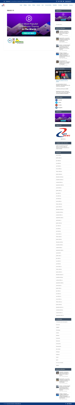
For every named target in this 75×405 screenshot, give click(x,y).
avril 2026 (58, 166)
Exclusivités (55, 5)
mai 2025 (58, 195)
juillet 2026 (58, 157)
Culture (29, 5)
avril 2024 (58, 231)
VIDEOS (57, 365)
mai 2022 (58, 293)
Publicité (57, 354)
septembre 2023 (59, 250)
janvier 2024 (58, 239)
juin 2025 (58, 193)
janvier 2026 (58, 174)
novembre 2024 (59, 212)
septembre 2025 (59, 185)
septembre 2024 (59, 217)
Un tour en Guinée (48, 5)
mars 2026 (58, 168)
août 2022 (58, 285)
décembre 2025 (59, 176)
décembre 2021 (59, 307)
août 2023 (58, 252)
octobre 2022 (58, 280)
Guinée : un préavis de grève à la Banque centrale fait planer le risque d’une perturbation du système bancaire (64, 47)
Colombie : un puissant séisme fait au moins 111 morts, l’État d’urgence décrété (64, 33)
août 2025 (58, 187)
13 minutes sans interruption (61, 321)
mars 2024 (58, 233)
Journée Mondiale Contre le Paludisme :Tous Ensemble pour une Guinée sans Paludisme (63, 85)
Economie (38, 5)
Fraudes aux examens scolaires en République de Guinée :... (22, 1)
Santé (57, 357)
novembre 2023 (59, 244)
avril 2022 (58, 296)
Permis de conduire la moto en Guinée (62, 81)
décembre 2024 (59, 209)
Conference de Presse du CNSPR (62, 88)
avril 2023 (58, 263)
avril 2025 (58, 198)
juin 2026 (58, 160)
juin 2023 (58, 258)
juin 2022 (58, 290)
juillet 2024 (58, 223)
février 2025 (58, 204)
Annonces (71, 5)
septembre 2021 (59, 315)
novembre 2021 (59, 310)
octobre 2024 (58, 214)
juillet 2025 (58, 190)
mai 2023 (58, 261)
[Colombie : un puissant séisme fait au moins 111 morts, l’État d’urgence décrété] (57, 32)
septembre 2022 (59, 282)
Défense (33, 5)
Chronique (60, 5)
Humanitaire (65, 5)
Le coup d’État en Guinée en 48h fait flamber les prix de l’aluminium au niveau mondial (62, 147)
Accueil (21, 5)
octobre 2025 (58, 182)
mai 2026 (58, 163)
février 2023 (58, 269)
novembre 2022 (59, 277)
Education (58, 340)
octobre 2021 (58, 312)
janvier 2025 (58, 206)
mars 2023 (58, 266)
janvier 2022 (58, 304)
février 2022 (58, 301)
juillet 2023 (58, 255)
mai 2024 (58, 228)
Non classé (65, 65)
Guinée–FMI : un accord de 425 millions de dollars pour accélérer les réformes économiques (64, 40)
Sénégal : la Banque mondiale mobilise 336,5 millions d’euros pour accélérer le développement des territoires (64, 55)
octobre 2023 (58, 247)
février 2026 (58, 171)
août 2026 (58, 155)
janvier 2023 (58, 271)
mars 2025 (58, 201)
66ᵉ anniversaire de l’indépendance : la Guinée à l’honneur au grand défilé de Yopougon (64, 62)
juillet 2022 (58, 288)
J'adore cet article (59, 145)
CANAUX (57, 327)
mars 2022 (58, 299)
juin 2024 (58, 225)
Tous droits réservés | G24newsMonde (14, 403)
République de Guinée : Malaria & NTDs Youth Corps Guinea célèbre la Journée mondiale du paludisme (63, 92)
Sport (43, 5)
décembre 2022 (59, 274)
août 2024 (58, 220)
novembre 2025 (59, 179)
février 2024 (58, 236)
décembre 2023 (59, 242)
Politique (25, 5)
